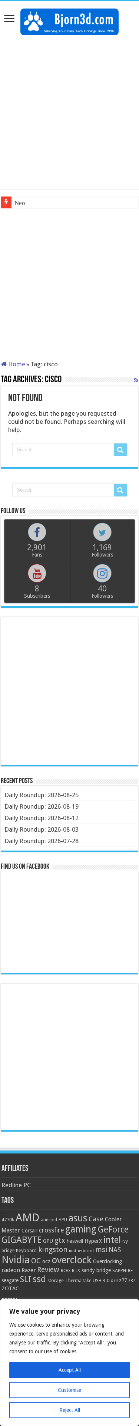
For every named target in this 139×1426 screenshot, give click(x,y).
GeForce (113, 1229)
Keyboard (26, 1250)
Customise (69, 1390)
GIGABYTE (21, 1240)
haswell (75, 1241)
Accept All (70, 1370)
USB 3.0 (101, 1280)
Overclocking (107, 1261)
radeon (10, 1270)
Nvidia (15, 1259)
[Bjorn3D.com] (69, 20)
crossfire (51, 1230)
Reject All (69, 1410)
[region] (69, 1362)
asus (78, 1218)
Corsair (29, 1231)
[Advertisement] (69, 112)
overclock (72, 1259)
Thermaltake (78, 1280)
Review (48, 1269)
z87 (131, 1280)
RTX (76, 1270)
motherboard (81, 1250)
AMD (27, 1217)
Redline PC (16, 1185)
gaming (80, 1229)
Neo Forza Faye (35, 203)
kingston (52, 1249)
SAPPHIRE (122, 1270)
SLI (25, 1279)
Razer (28, 1270)
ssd (39, 1279)
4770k (7, 1219)
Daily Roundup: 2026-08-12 (41, 818)
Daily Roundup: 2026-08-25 (41, 795)
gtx (59, 1240)
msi (101, 1249)
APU (63, 1219)
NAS (115, 1250)
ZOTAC (10, 1288)
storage (55, 1280)
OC (36, 1260)
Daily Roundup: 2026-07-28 (41, 841)
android (49, 1219)
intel (112, 1240)
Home (16, 364)
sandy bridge (96, 1270)
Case (96, 1219)
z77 (123, 1280)
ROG (65, 1270)
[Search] (120, 449)
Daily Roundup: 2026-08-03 (41, 829)
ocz (46, 1261)
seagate (10, 1280)
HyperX (93, 1241)
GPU (48, 1241)
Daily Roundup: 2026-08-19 (41, 806)
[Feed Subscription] (136, 380)
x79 (114, 1280)
